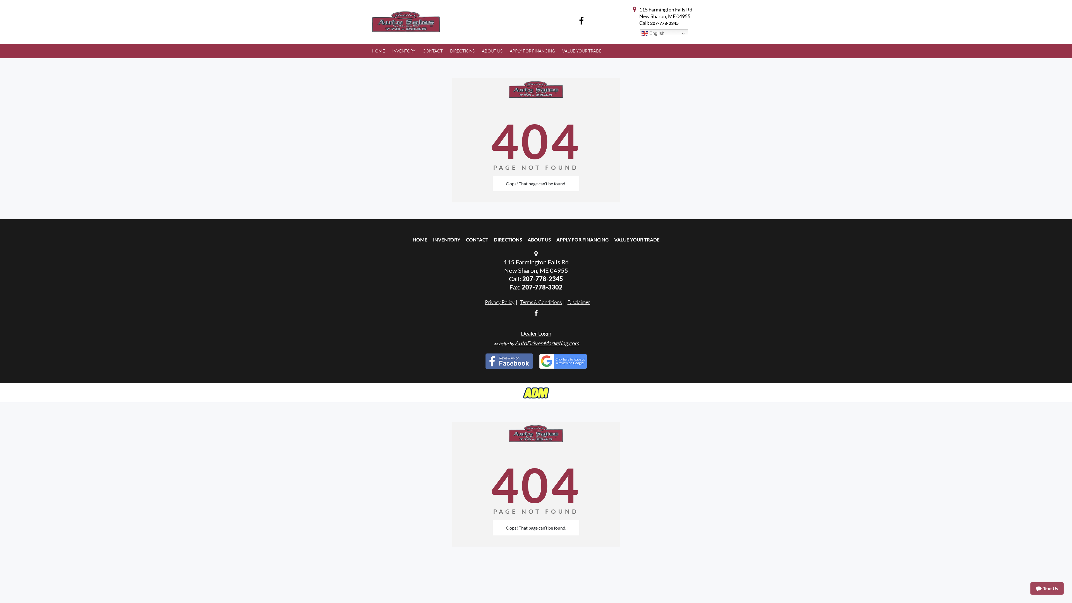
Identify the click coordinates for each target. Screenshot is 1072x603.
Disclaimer (579, 302)
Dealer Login (536, 333)
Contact (477, 240)
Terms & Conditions (541, 302)
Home (420, 240)
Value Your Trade (637, 240)
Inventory (446, 240)
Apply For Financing (582, 240)
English (656, 33)
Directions (508, 240)
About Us (539, 240)
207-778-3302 (542, 287)
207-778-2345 (664, 23)
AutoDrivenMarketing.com (547, 343)
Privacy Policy (500, 302)
